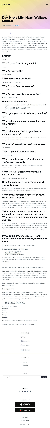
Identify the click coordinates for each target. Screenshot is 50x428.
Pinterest (4, 313)
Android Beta (25, 365)
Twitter (6, 261)
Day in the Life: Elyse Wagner (13, 251)
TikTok (15, 306)
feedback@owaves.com (30, 320)
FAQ (25, 359)
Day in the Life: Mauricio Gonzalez (14, 254)
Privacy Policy (25, 417)
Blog (6, 15)
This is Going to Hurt (7, 82)
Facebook (36, 259)
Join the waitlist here (19, 303)
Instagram (42, 259)
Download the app (7, 283)
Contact (25, 362)
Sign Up (44, 377)
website (21, 259)
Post (9, 15)
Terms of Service (25, 420)
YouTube (4, 310)
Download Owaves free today (15, 302)
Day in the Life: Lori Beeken (12, 253)
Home (3, 15)
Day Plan (16, 25)
